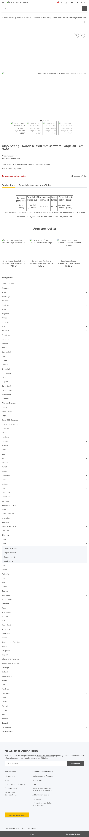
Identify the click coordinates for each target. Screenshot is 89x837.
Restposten (6, 288)
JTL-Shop (77, 834)
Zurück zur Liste (8, 18)
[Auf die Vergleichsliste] (76, 35)
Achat (4, 292)
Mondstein (6, 518)
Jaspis (4, 458)
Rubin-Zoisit (6, 625)
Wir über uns (10, 776)
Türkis (4, 702)
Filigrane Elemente (9, 403)
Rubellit (5, 616)
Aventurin (6, 343)
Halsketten (6, 437)
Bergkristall (6, 352)
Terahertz (5, 689)
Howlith (5, 445)
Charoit (5, 365)
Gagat (4, 416)
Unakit (4, 710)
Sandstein (6, 633)
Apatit (4, 326)
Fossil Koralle (7, 411)
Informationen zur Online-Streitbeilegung (42, 804)
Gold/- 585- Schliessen (10, 424)
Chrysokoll (6, 369)
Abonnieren (75, 763)
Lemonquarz (7, 492)
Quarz (4, 587)
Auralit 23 (5, 339)
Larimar (5, 484)
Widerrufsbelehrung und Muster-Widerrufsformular (42, 789)
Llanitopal (6, 501)
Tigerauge (6, 693)
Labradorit (6, 475)
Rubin (4, 621)
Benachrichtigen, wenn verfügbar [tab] (35, 185)
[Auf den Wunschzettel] (82, 35)
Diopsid (5, 382)
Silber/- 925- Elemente (10, 659)
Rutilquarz (6, 629)
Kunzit (4, 467)
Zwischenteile (7, 731)
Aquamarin (6, 331)
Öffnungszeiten (11, 788)
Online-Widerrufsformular (42, 776)
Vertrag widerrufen (16, 815)
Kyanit (4, 471)
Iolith (4, 450)
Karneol (5, 462)
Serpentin (6, 655)
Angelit (4, 318)
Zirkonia (5, 719)
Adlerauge (6, 296)
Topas (4, 697)
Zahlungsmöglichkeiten (41, 795)
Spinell (4, 680)
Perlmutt (5, 574)
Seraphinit (6, 650)
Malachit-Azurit (8, 514)
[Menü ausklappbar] (3, 1)
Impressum (36, 799)
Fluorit (4, 407)
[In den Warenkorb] (4, 30)
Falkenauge (6, 394)
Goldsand (5, 428)
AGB (34, 784)
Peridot (4, 570)
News (7, 780)
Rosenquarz (6, 612)
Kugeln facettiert (10, 548)
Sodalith (5, 672)
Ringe (4, 608)
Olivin (4, 539)
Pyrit (3, 582)
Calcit (4, 356)
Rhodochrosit (7, 599)
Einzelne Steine (8, 284)
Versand (33, 828)
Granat (4, 433)
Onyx (4, 543)
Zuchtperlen (6, 727)
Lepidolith (6, 497)
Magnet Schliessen (9, 505)
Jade (3, 454)
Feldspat (5, 399)
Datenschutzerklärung (45, 756)
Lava (3, 488)
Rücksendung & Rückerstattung (11, 793)
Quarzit (5, 591)
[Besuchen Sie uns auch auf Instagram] (12, 823)
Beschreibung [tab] (8, 185)
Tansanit (5, 685)
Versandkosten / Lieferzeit (15, 784)
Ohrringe (5, 535)
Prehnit (5, 578)
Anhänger (6, 322)
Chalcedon (6, 360)
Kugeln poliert (9, 557)
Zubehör (5, 723)
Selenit (4, 646)
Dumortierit (6, 386)
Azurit (4, 348)
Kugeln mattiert (10, 553)
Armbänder (6, 335)
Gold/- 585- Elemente (10, 420)
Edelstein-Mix (7, 390)
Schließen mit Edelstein (11, 642)
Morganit (5, 522)
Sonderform (15, 158)
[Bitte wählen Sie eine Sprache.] (60, 2)
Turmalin (5, 706)
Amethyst (5, 305)
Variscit (5, 714)
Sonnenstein (7, 676)
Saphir (4, 638)
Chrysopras (6, 373)
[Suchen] (84, 8)
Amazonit (5, 301)
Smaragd (5, 667)
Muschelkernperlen (9, 526)
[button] (66, 2)
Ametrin (5, 309)
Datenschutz (37, 780)
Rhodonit (5, 604)
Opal (4, 565)
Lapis (4, 479)
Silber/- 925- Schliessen (11, 663)
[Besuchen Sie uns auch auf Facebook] (7, 823)
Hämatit (5, 441)
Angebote (5, 313)
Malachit (5, 509)
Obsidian (5, 531)
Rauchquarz (6, 595)
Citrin (4, 377)
